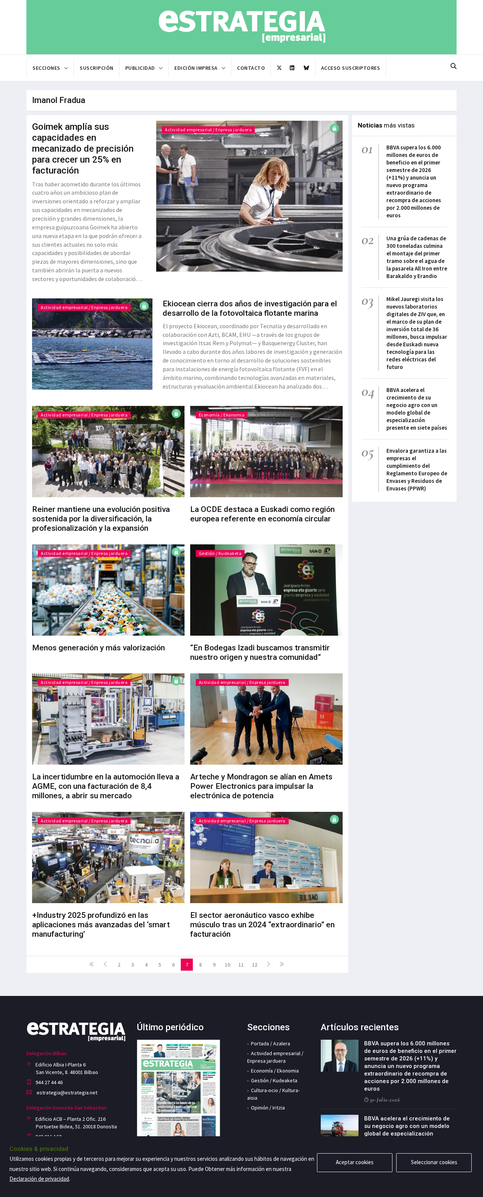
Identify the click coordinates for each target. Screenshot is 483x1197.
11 (241, 964)
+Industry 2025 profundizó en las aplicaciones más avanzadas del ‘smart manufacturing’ (101, 925)
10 (227, 964)
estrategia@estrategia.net (66, 1092)
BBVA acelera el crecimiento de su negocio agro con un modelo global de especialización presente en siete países (416, 408)
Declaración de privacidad (39, 1178)
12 (254, 964)
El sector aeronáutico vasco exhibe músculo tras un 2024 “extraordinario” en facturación (262, 925)
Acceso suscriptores (350, 68)
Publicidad (140, 68)
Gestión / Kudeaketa (220, 553)
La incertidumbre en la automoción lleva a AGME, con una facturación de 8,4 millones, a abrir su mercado (105, 786)
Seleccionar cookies (434, 1162)
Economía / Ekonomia (222, 415)
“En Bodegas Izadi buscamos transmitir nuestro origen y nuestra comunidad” (260, 652)
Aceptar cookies (355, 1162)
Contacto (251, 68)
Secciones (46, 68)
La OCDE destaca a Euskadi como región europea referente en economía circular (262, 514)
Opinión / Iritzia (268, 1107)
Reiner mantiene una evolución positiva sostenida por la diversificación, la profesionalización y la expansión (101, 519)
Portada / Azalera (270, 1043)
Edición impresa (196, 68)
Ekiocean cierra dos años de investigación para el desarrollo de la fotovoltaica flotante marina (250, 308)
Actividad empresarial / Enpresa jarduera (208, 129)
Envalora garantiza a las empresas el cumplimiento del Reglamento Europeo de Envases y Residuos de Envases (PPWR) (416, 469)
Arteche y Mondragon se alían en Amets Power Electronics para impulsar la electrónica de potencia (261, 786)
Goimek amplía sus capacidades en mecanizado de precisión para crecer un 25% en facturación (83, 148)
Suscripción (97, 68)
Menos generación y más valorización (98, 647)
